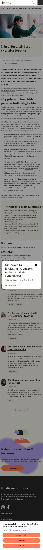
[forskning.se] (6, 2)
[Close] (36, 265)
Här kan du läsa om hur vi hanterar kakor (15, 530)
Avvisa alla (21, 546)
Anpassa (21, 540)
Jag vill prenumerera (11, 285)
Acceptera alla (21, 535)
